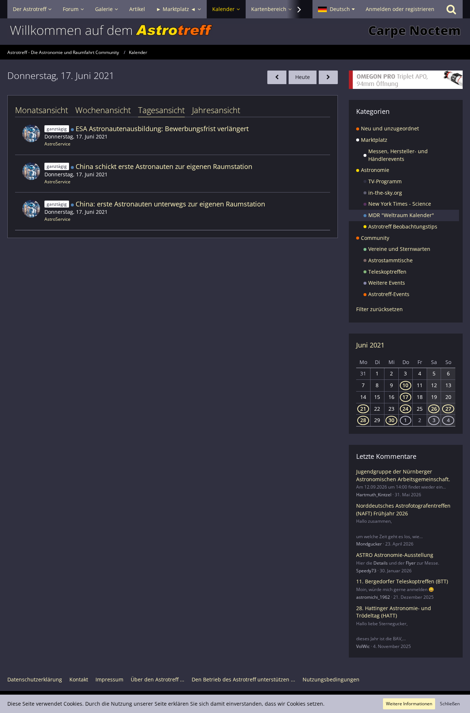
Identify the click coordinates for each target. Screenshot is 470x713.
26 (434, 408)
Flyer (411, 563)
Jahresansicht (216, 109)
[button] (336, 9)
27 (448, 408)
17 (405, 396)
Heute (302, 76)
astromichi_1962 (373, 597)
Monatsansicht (41, 109)
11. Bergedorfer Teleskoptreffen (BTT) (402, 581)
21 (363, 408)
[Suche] (451, 9)
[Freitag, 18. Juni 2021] (328, 77)
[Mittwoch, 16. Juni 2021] (276, 77)
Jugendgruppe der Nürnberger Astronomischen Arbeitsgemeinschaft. (403, 475)
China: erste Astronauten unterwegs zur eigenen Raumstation (170, 203)
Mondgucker (369, 544)
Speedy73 (366, 571)
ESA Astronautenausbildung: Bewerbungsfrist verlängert (162, 128)
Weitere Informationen (409, 704)
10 (405, 385)
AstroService (57, 144)
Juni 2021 (370, 345)
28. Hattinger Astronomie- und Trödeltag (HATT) (393, 612)
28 (363, 420)
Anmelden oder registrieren (400, 9)
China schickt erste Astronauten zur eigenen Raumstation (164, 166)
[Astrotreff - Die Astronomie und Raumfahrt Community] (235, 31)
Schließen (450, 704)
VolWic (363, 646)
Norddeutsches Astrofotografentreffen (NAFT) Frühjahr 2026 (403, 509)
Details (380, 563)
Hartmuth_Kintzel (373, 494)
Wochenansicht (103, 109)
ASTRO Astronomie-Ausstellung (394, 554)
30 (391, 420)
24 (405, 408)
